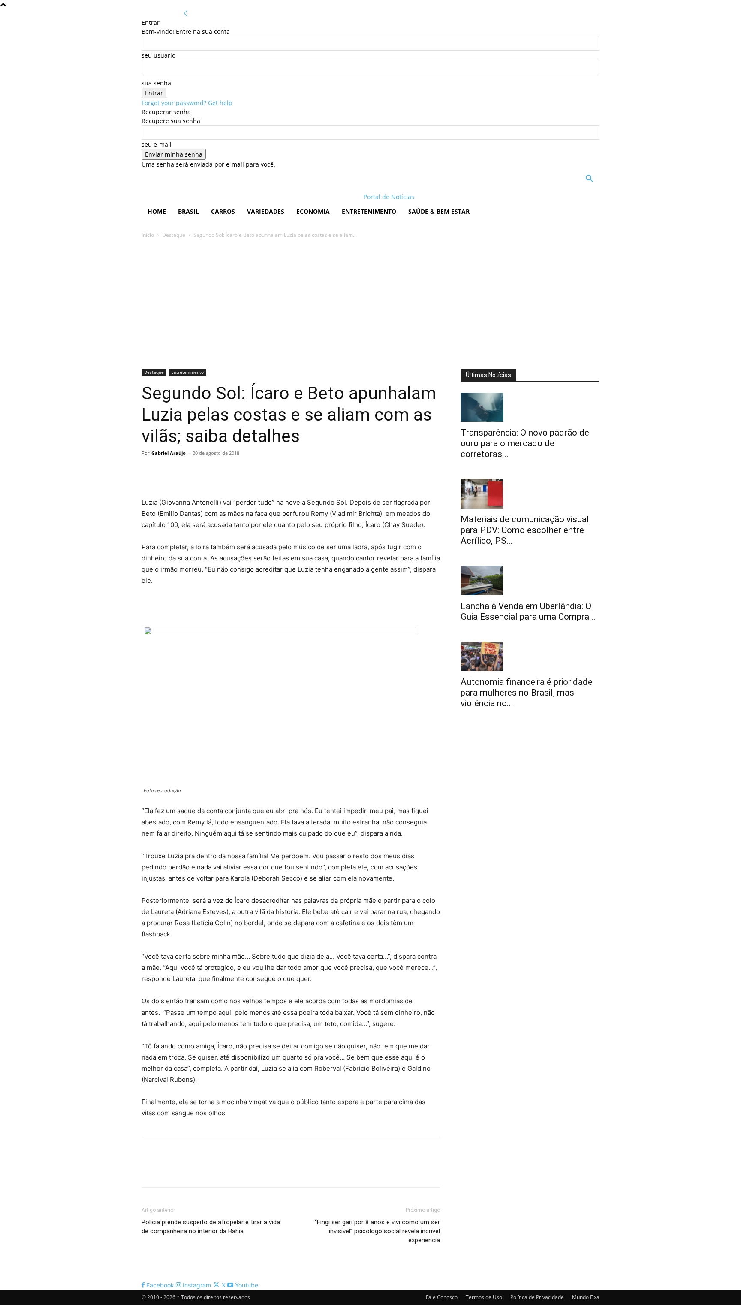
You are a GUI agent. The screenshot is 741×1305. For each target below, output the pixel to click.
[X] (169, 472)
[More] (229, 472)
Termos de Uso (484, 1297)
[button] (589, 180)
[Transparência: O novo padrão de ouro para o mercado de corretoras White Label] (530, 407)
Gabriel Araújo (168, 453)
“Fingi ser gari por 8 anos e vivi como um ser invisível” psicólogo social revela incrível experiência (377, 1231)
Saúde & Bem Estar (439, 211)
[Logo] (197, 197)
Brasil (188, 211)
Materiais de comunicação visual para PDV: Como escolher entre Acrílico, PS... (525, 530)
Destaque (173, 235)
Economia (313, 211)
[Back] (186, 13)
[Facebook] (150, 472)
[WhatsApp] (209, 472)
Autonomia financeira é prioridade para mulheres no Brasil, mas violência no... (527, 693)
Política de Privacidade (537, 1297)
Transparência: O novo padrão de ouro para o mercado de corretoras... (525, 443)
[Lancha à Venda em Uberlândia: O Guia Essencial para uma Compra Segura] (530, 580)
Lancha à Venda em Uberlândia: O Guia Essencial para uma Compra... (528, 611)
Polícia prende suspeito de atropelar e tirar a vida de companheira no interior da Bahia (211, 1226)
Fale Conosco (442, 1297)
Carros (223, 211)
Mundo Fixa (585, 1297)
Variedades (265, 211)
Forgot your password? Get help (187, 103)
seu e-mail (157, 144)
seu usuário (158, 55)
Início (148, 235)
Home (157, 211)
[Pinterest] (189, 472)
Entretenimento (369, 211)
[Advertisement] (370, 304)
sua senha (156, 83)
